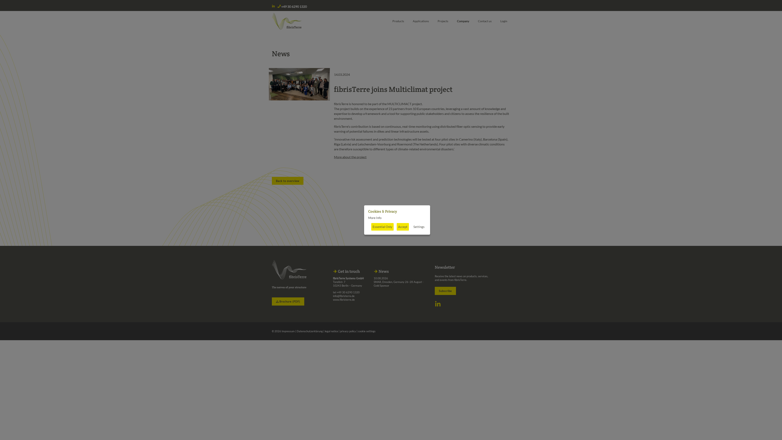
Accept (402, 227)
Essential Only (382, 227)
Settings (419, 227)
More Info (374, 218)
